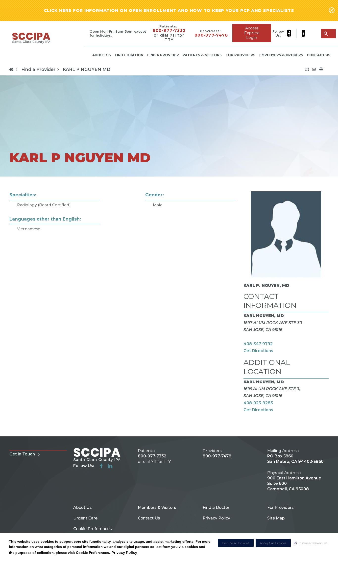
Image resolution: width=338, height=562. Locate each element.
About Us (101, 55)
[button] (310, 543)
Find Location (129, 55)
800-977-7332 (169, 30)
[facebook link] (291, 33)
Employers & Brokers (281, 55)
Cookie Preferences (92, 528)
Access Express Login (251, 33)
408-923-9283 (258, 403)
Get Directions (258, 350)
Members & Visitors (157, 507)
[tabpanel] (169, 306)
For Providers (240, 55)
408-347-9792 (258, 343)
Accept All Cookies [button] (273, 543)
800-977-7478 (211, 35)
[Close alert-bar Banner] (331, 10)
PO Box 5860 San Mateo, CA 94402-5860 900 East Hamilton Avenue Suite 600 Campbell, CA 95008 (295, 472)
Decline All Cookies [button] (235, 543)
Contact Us (318, 55)
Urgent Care (85, 518)
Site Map (276, 518)
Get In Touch (22, 454)
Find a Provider (163, 55)
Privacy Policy (124, 552)
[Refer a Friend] (314, 69)
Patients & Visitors (202, 55)
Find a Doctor (216, 507)
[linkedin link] (303, 33)
